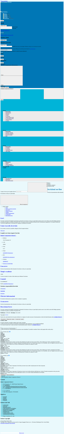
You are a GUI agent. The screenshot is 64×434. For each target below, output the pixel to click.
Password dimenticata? (5, 30)
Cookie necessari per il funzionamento (8, 328)
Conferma (6, 87)
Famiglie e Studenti (51, 185)
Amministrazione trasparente (8, 414)
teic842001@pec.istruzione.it (8, 257)
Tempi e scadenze (9, 211)
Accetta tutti (20, 319)
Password (14, 28)
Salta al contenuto (4, 1)
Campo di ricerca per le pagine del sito (8, 191)
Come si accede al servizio (11, 208)
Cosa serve (8, 209)
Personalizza (3, 319)
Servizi (48, 183)
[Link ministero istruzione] (6, 2)
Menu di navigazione (23, 204)
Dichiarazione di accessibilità (8, 409)
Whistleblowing (6, 411)
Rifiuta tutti (10, 319)
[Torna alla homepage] (32, 88)
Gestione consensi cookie (8, 412)
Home (48, 182)
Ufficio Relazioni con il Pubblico (9, 408)
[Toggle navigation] (10, 94)
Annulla (2, 87)
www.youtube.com (4, 355)
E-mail (13, 46)
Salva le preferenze (10, 374)
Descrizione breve (9, 215)
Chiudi (2, 55)
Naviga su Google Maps (8, 263)
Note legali (5, 406)
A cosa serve (8, 214)
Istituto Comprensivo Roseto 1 (8, 235)
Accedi (2, 20)
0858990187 (5, 261)
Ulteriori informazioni (10, 213)
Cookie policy (6, 404)
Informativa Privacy (7, 407)
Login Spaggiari (32, 48)
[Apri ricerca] (54, 94)
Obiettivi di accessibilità (7, 410)
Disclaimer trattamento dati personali (7, 423)
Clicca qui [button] (2, 230)
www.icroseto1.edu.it (4, 331)
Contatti (7, 212)
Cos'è (7, 207)
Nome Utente (15, 27)
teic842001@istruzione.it (8, 252)
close (2, 99)
